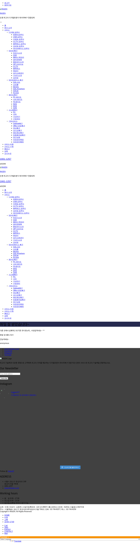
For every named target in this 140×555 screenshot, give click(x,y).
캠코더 (15, 71)
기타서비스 (13, 121)
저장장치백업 (18, 140)
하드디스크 (17, 53)
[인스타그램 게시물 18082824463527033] (88, 405)
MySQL (16, 87)
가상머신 (16, 117)
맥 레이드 (17, 102)
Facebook (8, 351)
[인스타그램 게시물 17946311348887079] (88, 433)
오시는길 (7, 153)
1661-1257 (5, 159)
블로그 (7, 149)
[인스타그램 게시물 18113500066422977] (17, 401)
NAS (15, 104)
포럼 (6, 151)
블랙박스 (16, 68)
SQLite (15, 91)
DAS (15, 106)
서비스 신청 (9, 147)
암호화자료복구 (19, 135)
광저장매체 (17, 60)
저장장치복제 (18, 142)
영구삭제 (16, 137)
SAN (15, 108)
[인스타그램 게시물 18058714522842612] (52, 401)
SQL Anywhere (19, 89)
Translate (17, 541)
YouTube (7, 355)
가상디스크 (17, 75)
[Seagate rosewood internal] (17, 433)
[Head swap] (17, 405)
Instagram (8, 353)
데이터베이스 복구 (16, 80)
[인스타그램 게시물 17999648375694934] (17, 454)
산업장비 (16, 119)
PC (14, 112)
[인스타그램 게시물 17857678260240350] (52, 433)
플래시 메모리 (18, 57)
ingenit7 (11, 471)
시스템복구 (13, 110)
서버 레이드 (17, 99)
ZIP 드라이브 (18, 64)
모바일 (15, 78)
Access (16, 93)
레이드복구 (13, 95)
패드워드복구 (18, 133)
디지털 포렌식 (14, 32)
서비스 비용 (9, 144)
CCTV (15, 66)
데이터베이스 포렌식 (21, 48)
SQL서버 (16, 82)
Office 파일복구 (19, 126)
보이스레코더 (18, 73)
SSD (15, 55)
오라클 (15, 85)
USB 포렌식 (18, 37)
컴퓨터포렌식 (18, 35)
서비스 (7, 30)
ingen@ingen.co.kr (11, 349)
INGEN (3, 13)
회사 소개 (8, 28)
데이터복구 (13, 51)
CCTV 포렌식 (18, 41)
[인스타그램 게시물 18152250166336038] (88, 401)
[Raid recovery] (52, 405)
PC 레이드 (17, 97)
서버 (15, 114)
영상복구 (16, 128)
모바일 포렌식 (18, 46)
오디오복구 (17, 130)
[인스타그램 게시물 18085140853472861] (52, 454)
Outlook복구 (18, 123)
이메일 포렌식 (18, 39)
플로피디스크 (18, 62)
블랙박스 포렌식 (19, 44)
